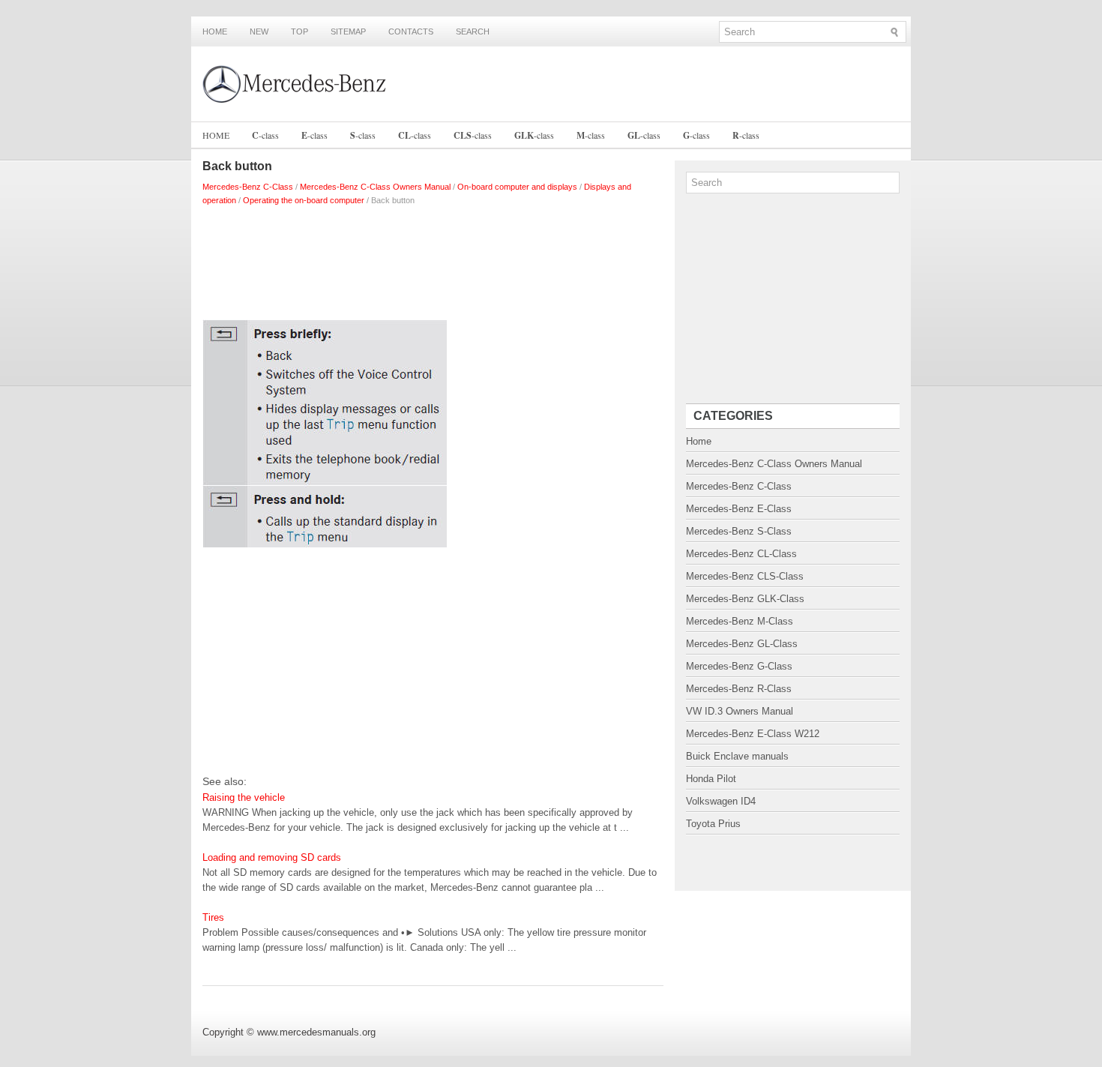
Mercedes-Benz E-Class (739, 508)
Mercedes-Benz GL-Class (742, 643)
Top (299, 31)
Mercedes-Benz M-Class (739, 621)
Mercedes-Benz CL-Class (741, 553)
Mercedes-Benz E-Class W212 (752, 733)
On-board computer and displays (517, 186)
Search (473, 31)
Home (214, 31)
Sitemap (348, 31)
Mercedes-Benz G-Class (739, 666)
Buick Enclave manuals (737, 756)
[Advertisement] (432, 259)
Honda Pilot (711, 778)
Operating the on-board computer (303, 200)
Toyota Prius (713, 823)
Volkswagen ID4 (721, 801)
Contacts (410, 31)
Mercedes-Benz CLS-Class (745, 576)
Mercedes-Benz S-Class (739, 531)
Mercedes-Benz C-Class (247, 186)
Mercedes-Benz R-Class (739, 688)
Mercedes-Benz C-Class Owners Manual (375, 186)
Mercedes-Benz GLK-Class (745, 598)
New (259, 31)
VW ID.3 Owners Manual (739, 711)
